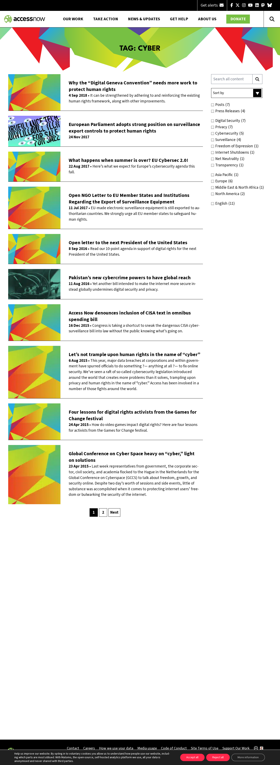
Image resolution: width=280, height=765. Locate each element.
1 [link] (94, 512)
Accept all (192, 757)
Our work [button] (73, 19)
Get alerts (210, 5)
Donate (238, 19)
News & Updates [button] (144, 19)
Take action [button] (105, 19)
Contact (73, 748)
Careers (89, 748)
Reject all (218, 757)
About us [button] (207, 19)
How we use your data (116, 748)
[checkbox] (243, 105)
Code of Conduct (174, 748)
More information (248, 757)
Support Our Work (235, 748)
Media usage (147, 748)
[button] (236, 93)
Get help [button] (179, 19)
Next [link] (114, 512)
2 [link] (103, 512)
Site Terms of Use (204, 748)
